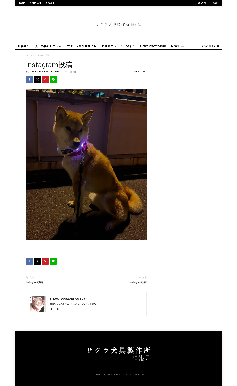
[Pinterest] (45, 79)
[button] (199, 3)
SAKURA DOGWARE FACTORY (45, 71)
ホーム (29, 55)
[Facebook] (29, 79)
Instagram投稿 (34, 282)
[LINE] (53, 79)
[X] (37, 79)
